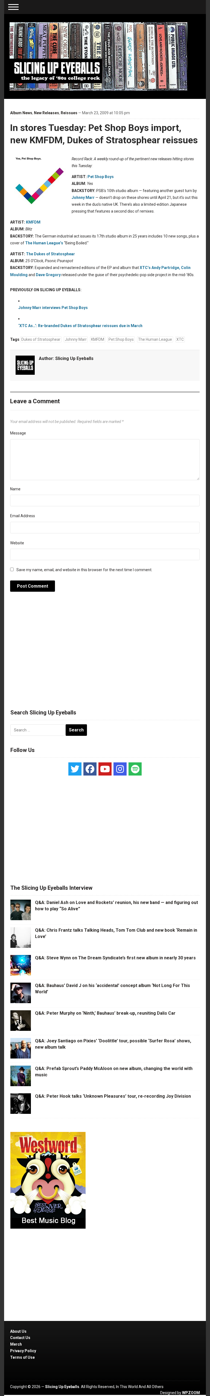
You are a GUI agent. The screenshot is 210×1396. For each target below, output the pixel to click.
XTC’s (145, 267)
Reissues (69, 113)
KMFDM (33, 222)
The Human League (155, 339)
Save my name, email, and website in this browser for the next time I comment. (84, 570)
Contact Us (20, 1337)
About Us (18, 1331)
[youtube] (105, 769)
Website (17, 543)
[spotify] (135, 769)
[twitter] (74, 769)
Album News (21, 113)
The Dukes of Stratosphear (50, 254)
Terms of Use (22, 1357)
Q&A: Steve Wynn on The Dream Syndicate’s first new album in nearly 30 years (115, 957)
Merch (16, 1344)
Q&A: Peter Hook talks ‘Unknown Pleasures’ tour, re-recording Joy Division (113, 1096)
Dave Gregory (48, 275)
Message (18, 433)
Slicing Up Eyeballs (74, 358)
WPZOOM (191, 1393)
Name (15, 489)
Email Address (22, 516)
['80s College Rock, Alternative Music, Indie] (98, 56)
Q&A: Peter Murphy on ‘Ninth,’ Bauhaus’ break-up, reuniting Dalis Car (105, 1013)
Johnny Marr (83, 197)
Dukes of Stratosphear (40, 339)
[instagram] (120, 769)
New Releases (46, 113)
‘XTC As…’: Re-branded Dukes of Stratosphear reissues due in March (80, 326)
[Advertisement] (105, 653)
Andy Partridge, (165, 267)
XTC (180, 339)
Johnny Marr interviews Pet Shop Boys (53, 307)
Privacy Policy (23, 1351)
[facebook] (90, 769)
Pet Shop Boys (101, 176)
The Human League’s (44, 243)
